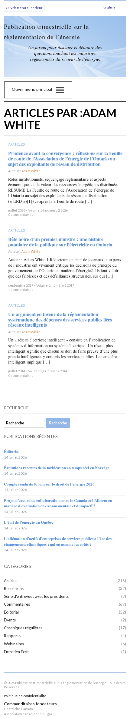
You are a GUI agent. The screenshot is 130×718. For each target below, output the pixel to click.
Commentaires (17, 604)
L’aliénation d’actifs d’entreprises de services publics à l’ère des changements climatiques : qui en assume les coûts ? (58, 541)
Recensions (14, 588)
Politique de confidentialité (25, 696)
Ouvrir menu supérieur (24, 8)
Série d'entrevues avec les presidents (36, 596)
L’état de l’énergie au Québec (29, 522)
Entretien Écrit (16, 651)
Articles (16, 144)
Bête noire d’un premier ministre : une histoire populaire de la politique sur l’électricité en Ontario (60, 241)
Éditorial (12, 451)
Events (10, 620)
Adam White (31, 171)
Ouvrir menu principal (32, 89)
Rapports (12, 635)
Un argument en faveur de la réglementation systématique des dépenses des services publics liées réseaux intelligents (60, 319)
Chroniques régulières (23, 627)
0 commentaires (20, 214)
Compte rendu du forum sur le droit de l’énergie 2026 (49, 484)
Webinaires (14, 643)
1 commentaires (20, 289)
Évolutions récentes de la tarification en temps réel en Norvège (56, 467)
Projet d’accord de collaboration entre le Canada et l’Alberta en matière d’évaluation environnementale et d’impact (58, 503)
